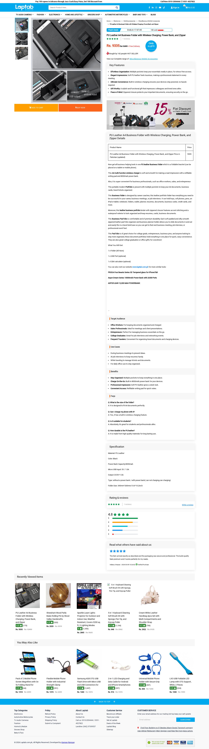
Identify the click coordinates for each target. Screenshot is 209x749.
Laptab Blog (111, 727)
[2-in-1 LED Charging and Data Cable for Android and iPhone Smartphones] (119, 674)
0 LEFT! (151, 46)
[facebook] (149, 8)
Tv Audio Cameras (21, 720)
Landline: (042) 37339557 (86, 727)
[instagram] (156, 8)
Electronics (54, 15)
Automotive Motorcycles (116, 15)
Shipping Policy (51, 720)
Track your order (113, 717)
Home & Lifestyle (20, 727)
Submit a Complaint (53, 723)
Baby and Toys (139, 15)
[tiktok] (164, 8)
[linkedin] (153, 8)
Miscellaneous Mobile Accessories (144, 59)
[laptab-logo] (24, 8)
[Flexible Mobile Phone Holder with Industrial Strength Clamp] (58, 674)
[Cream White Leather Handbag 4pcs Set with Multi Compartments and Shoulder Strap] (150, 608)
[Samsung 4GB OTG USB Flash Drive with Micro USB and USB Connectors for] (89, 674)
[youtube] (160, 8)
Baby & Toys (18, 733)
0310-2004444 (174, 1)
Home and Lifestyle (74, 15)
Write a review (187, 505)
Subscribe (185, 720)
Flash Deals (113, 30)
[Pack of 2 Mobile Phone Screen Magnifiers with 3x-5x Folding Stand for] (27, 674)
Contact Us (80, 717)
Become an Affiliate (114, 714)
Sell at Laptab (112, 720)
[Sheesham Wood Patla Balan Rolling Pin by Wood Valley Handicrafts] (58, 608)
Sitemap (110, 730)
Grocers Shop (94, 15)
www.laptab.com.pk (140, 267)
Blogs (153, 15)
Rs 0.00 (191, 7)
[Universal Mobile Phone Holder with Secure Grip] (150, 674)
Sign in (176, 7)
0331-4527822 (189, 1)
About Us (79, 714)
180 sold (154, 30)
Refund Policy (50, 714)
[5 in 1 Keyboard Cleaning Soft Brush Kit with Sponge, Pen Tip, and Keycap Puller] (119, 608)
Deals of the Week (113, 723)
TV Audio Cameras (24, 15)
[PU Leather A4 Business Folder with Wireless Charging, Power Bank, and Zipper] (27, 608)
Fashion (40, 15)
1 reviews (126, 39)
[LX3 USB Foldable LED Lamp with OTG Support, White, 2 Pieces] (181, 674)
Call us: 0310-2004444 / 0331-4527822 (87, 721)
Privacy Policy (50, 717)
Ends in (130, 30)
